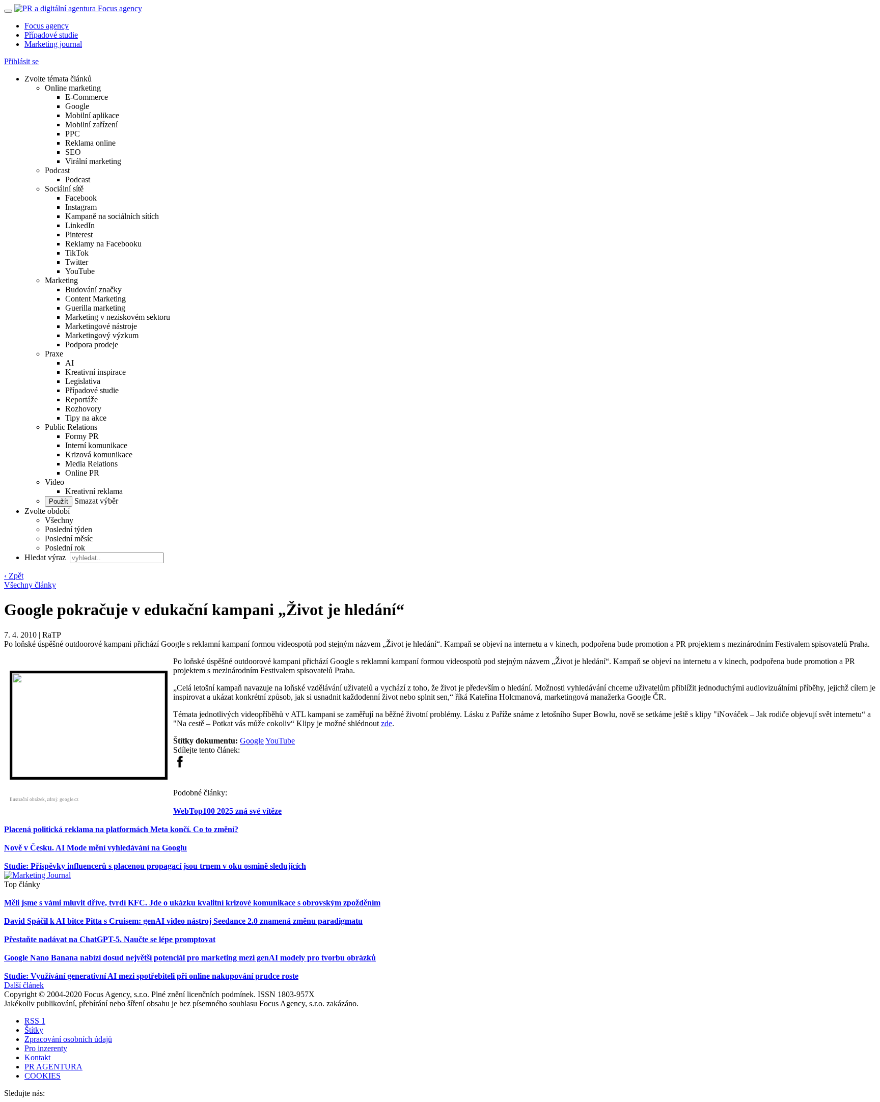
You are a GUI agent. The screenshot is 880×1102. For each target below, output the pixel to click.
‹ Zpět (13, 575)
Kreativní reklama (94, 491)
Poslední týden (68, 529)
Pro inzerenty (45, 1048)
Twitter (76, 262)
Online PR (82, 473)
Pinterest (79, 234)
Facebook (81, 198)
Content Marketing (95, 298)
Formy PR (82, 436)
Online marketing (73, 88)
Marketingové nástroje (101, 326)
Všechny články (30, 585)
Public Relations (71, 427)
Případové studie (51, 35)
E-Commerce (86, 97)
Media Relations (91, 463)
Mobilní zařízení (91, 124)
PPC (72, 133)
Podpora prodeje (91, 344)
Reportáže (81, 399)
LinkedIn (80, 225)
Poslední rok (65, 547)
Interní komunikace (96, 445)
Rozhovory (83, 408)
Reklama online (90, 143)
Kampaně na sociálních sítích (112, 216)
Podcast (57, 170)
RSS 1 (34, 1020)
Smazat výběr (95, 501)
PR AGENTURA (53, 1066)
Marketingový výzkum (102, 335)
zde (386, 723)
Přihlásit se (21, 61)
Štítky (33, 1030)
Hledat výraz (46, 557)
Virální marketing (93, 161)
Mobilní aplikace (92, 115)
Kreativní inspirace (95, 372)
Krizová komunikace (98, 454)
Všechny (59, 520)
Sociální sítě (64, 188)
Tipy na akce (85, 418)
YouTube (80, 271)
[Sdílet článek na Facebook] (179, 765)
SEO (73, 152)
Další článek (24, 985)
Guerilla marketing (95, 308)
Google (77, 106)
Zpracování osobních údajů (68, 1039)
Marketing (61, 280)
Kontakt (37, 1057)
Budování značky (93, 289)
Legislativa (82, 381)
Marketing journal (53, 44)
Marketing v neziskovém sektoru (117, 317)
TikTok (77, 253)
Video (54, 482)
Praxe (54, 353)
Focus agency (46, 25)
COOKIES (42, 1075)
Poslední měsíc (69, 538)
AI (69, 363)
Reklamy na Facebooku (103, 243)
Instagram (81, 207)
